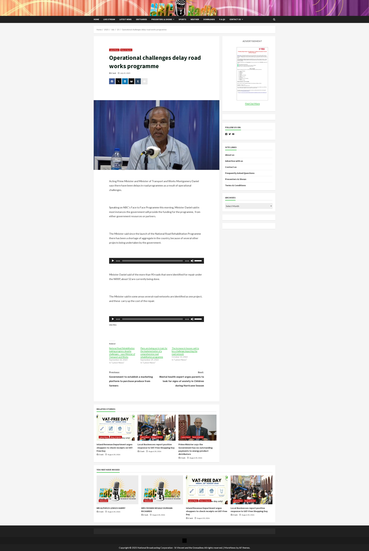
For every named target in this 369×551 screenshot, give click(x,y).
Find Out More (252, 103)
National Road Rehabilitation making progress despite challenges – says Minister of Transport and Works (122, 352)
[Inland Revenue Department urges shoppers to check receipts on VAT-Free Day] (116, 428)
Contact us (235, 19)
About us (229, 154)
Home (96, 19)
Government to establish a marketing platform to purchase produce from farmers (131, 379)
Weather (195, 19)
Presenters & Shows (161, 19)
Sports (182, 19)
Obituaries (141, 19)
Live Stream (109, 19)
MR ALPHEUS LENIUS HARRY (111, 508)
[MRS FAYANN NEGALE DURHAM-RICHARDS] (162, 489)
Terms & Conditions (235, 185)
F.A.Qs (222, 19)
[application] (156, 261)
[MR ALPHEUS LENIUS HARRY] (117, 489)
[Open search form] (274, 19)
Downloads (209, 19)
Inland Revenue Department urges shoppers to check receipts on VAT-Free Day (115, 447)
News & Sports (126, 50)
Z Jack (113, 73)
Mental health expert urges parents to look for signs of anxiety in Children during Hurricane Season (181, 379)
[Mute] (192, 260)
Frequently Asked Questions (240, 173)
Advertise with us (234, 160)
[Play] (112, 260)
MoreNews (230, 547)
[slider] (198, 260)
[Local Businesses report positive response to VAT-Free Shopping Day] (157, 428)
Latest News (125, 19)
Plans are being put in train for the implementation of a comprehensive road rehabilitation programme (153, 352)
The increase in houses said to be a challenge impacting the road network (185, 351)
